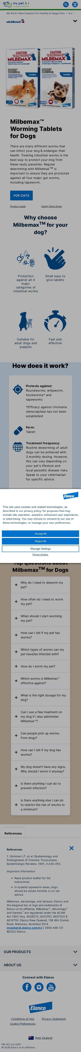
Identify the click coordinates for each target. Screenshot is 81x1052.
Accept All (40, 533)
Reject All (40, 541)
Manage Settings (41, 548)
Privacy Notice (40, 554)
